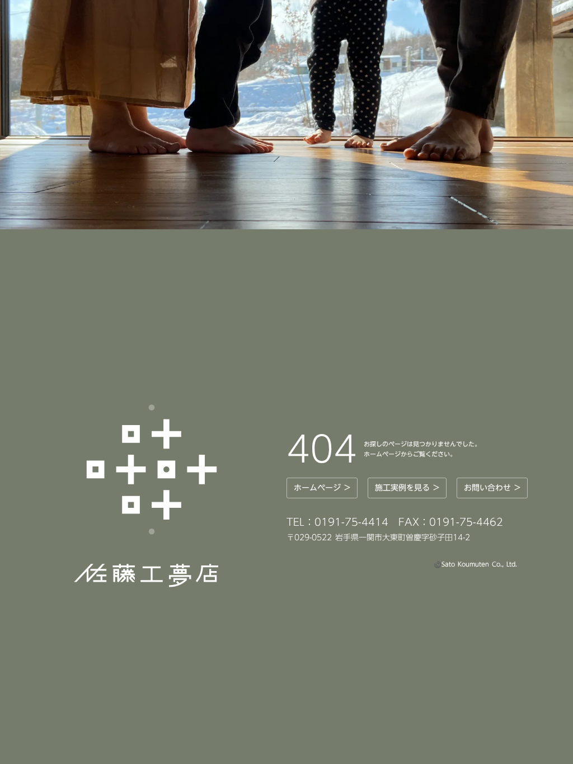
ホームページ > (322, 488)
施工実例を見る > (407, 488)
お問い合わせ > (492, 488)
